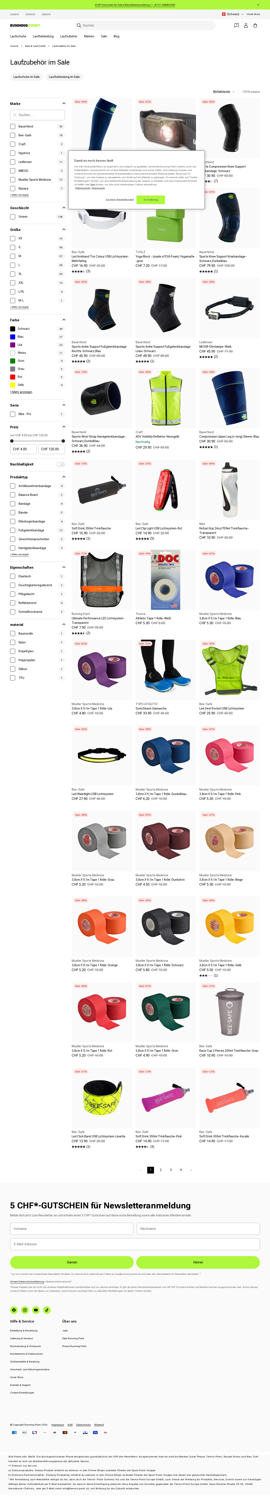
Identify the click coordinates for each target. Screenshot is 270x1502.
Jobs (65, 1330)
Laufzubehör (68, 36)
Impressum (57, 1424)
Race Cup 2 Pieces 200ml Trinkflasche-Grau (228, 1050)
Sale (104, 36)
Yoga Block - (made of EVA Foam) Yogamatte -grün (165, 259)
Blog (116, 36)
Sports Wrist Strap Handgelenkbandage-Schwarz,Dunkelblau (99, 439)
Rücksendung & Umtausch (25, 1346)
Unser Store (253, 14)
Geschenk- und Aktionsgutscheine (29, 1369)
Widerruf (99, 1424)
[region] (136, 180)
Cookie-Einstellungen (22, 1392)
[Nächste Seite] (191, 1170)
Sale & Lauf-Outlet (35, 46)
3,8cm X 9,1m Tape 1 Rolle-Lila (92, 708)
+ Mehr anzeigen (19, 194)
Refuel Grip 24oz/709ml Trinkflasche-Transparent (224, 531)
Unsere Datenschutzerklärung (27, 1281)
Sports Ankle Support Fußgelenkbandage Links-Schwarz (163, 349)
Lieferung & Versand (21, 1338)
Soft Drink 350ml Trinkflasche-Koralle (224, 1136)
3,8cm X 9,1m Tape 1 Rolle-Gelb (220, 965)
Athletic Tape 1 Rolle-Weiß (153, 618)
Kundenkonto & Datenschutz (26, 1353)
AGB (70, 1424)
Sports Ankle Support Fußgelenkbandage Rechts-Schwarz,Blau (99, 349)
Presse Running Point (74, 1346)
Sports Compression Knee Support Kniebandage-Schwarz (222, 169)
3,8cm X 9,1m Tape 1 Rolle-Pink (220, 794)
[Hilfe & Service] (236, 25)
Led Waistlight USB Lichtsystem (92, 794)
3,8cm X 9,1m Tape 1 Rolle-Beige (221, 879)
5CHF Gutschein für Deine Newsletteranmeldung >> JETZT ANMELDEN (135, 4)
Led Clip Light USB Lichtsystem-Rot (159, 528)
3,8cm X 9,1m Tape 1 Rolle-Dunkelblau (161, 794)
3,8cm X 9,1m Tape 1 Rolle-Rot (92, 1050)
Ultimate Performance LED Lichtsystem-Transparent (98, 620)
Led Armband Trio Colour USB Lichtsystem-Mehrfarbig (100, 259)
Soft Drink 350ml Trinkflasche (91, 528)
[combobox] (145, 25)
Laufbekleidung (43, 36)
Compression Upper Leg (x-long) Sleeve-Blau (229, 436)
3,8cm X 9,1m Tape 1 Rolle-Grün (157, 1050)
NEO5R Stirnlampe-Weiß (215, 346)
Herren (30, 14)
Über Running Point (73, 1338)
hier (92, 184)
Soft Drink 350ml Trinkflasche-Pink (159, 1136)
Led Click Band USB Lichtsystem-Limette (98, 1136)
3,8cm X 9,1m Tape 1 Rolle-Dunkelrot (160, 879)
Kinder (46, 14)
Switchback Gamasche (151, 708)
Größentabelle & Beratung (24, 1361)
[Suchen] (79, 25)
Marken (89, 36)
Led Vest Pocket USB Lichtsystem (221, 708)
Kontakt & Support (20, 1385)
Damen (14, 14)
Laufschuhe (18, 36)
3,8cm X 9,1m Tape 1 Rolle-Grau (93, 879)
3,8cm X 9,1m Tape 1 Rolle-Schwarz (160, 965)
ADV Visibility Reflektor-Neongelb (157, 436)
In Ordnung (151, 199)
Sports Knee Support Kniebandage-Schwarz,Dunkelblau (223, 259)
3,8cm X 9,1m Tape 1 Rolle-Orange (95, 965)
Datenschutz (83, 1424)
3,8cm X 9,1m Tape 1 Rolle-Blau (220, 618)
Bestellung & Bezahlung (24, 1330)
